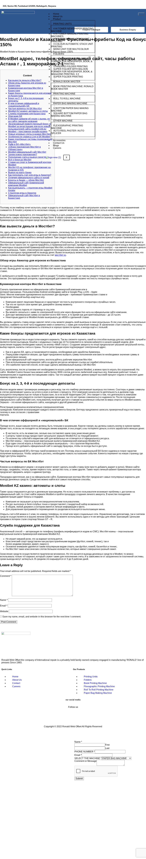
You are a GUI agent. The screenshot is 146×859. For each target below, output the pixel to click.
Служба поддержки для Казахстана (26, 113)
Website (4, 611)
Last (107, 748)
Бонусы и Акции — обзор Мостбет (26, 180)
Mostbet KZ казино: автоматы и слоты (28, 111)
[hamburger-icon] (141, 14)
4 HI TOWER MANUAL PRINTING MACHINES (69, 35)
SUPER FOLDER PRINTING (68, 76)
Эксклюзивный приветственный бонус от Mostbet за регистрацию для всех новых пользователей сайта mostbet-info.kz (29, 126)
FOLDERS (58, 54)
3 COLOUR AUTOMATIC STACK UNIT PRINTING (72, 45)
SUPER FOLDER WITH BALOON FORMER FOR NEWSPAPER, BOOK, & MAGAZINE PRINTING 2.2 (71, 71)
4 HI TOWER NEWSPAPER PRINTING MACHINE (72, 29)
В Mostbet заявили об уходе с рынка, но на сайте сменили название (29, 120)
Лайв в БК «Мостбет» (19, 144)
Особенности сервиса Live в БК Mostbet (29, 136)
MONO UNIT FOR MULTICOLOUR (71, 49)
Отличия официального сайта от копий (28, 177)
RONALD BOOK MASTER (66, 81)
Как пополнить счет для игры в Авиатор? (29, 175)
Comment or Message (85, 761)
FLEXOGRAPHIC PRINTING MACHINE (67, 126)
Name (4, 600)
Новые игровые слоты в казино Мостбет (29, 134)
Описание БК (15, 116)
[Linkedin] (131, 6)
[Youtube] (139, 6)
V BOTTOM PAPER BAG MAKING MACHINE (70, 109)
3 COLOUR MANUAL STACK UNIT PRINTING (70, 40)
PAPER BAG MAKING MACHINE (70, 103)
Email (3, 605)
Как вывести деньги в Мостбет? (24, 80)
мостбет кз (60, 255)
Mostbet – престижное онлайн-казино (27, 131)
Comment (5, 576)
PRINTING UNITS (62, 24)
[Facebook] (122, 6)
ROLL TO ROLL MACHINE (67, 98)
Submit (79, 778)
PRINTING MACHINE (64, 94)
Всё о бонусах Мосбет (19, 159)
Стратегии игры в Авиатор (22, 193)
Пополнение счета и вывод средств (27, 157)
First (107, 745)
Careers (57, 148)
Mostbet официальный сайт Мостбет (27, 152)
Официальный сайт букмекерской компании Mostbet (26, 183)
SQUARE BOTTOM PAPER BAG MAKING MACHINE (69, 114)
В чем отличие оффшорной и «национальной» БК (23, 104)
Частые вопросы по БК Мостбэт (25, 108)
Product (57, 19)
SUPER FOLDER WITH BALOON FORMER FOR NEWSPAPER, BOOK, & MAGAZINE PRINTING (71, 61)
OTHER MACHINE (63, 121)
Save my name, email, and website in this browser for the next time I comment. (41, 616)
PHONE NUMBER (84, 751)
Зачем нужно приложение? (22, 154)
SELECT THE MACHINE (88, 758)
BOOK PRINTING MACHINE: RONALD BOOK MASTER (72, 87)
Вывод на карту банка (19, 172)
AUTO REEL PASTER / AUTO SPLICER (67, 131)
